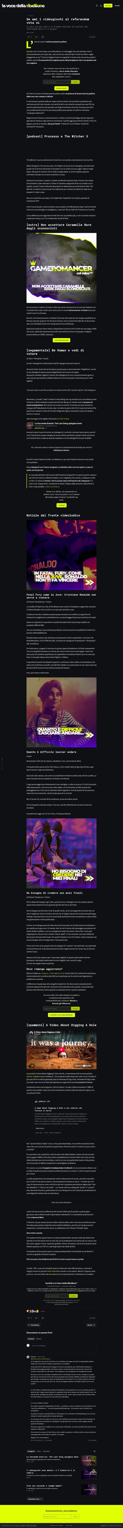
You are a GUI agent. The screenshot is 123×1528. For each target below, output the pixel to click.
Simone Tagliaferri (34, 1076)
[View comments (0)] (45, 1480)
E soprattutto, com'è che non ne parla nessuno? (42, 1488)
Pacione (33, 1357)
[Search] (97, 5)
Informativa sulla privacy (61, 1304)
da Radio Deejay (63, 419)
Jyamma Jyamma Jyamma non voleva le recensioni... (44, 1459)
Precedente (35, 1325)
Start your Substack (57, 1525)
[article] (61, 1461)
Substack (103, 1525)
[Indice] (2, 764)
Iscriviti (108, 6)
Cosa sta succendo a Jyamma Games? (44, 1485)
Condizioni (22, 1525)
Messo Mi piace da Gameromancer (41, 1359)
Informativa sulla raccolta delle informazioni (60, 1302)
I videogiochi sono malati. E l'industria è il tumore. (51, 1471)
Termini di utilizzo (60, 1300)
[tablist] (34, 1339)
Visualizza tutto (33, 1499)
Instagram (45, 973)
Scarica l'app (69, 1525)
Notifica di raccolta (31, 1525)
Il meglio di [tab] (31, 1451)
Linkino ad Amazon (52, 486)
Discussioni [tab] (46, 1451)
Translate (31, 15)
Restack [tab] (38, 1339)
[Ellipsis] (95, 1356)
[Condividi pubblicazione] (101, 5)
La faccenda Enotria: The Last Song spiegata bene (52, 1457)
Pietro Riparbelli (53, 1271)
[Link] (23, 136)
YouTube (61, 973)
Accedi (117, 6)
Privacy (17, 1525)
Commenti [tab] (31, 1339)
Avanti (89, 1325)
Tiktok (51, 973)
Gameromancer (39, 426)
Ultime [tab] (39, 1451)
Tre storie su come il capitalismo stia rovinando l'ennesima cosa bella (49, 1475)
